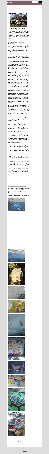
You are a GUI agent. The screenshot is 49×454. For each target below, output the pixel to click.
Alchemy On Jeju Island (19, 11)
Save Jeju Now (10, 2)
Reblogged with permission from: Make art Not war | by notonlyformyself (17, 186)
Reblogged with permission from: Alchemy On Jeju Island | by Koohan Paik (17, 13)
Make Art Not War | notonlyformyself (18, 184)
